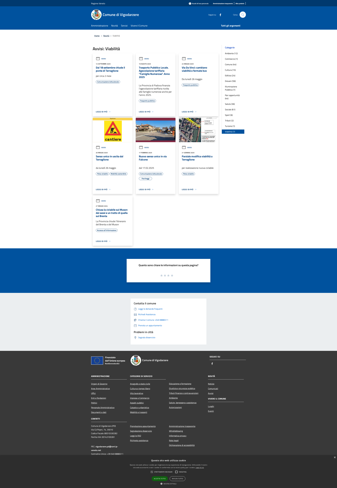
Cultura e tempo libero (140, 388)
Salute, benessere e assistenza (182, 402)
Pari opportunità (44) (232, 97)
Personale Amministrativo (102, 407)
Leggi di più (200, 468)
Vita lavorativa (136, 393)
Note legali (174, 440)
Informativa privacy (177, 435)
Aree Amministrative (100, 388)
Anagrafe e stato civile (140, 383)
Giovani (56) (230, 81)
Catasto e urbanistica (139, 407)
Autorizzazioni (175, 407)
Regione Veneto (98, 3)
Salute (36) (230, 104)
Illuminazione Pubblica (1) (231, 88)
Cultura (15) (230, 70)
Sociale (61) (230, 109)
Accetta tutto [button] (160, 479)
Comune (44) (230, 64)
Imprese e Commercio (139, 398)
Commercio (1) (231, 58)
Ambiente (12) (231, 53)
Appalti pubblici (137, 402)
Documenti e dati (98, 412)
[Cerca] (243, 14)
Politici (94, 402)
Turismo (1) (230, 126)
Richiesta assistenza (139, 440)
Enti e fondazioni (98, 398)
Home (97, 35)
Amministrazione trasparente (182, 426)
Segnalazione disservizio (141, 431)
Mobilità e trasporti (138, 412)
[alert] (168, 471)
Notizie (211, 383)
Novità (106, 35)
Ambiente (173, 397)
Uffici (93, 393)
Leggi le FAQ (135, 435)
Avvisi (103, 58)
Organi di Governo (99, 383)
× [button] (335, 457)
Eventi (211, 411)
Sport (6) (229, 115)
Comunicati (213, 388)
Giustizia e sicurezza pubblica (182, 388)
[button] (151, 472)
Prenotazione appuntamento (143, 426)
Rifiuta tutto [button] (177, 479)
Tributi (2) (229, 120)
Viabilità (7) (230, 131)
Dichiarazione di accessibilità (182, 445)
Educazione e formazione (180, 383)
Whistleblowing (176, 431)
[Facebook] (219, 14)
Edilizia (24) (230, 75)
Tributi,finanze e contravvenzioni (183, 393)
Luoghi (211, 406)
